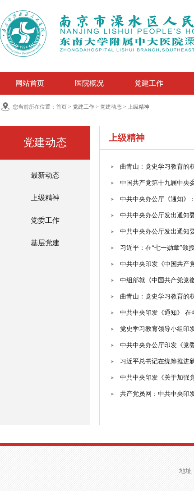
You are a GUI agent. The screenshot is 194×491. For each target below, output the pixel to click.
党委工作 (45, 220)
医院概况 (89, 83)
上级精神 (138, 107)
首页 (61, 107)
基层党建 (45, 243)
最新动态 (45, 175)
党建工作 (148, 83)
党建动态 (111, 107)
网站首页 (29, 83)
